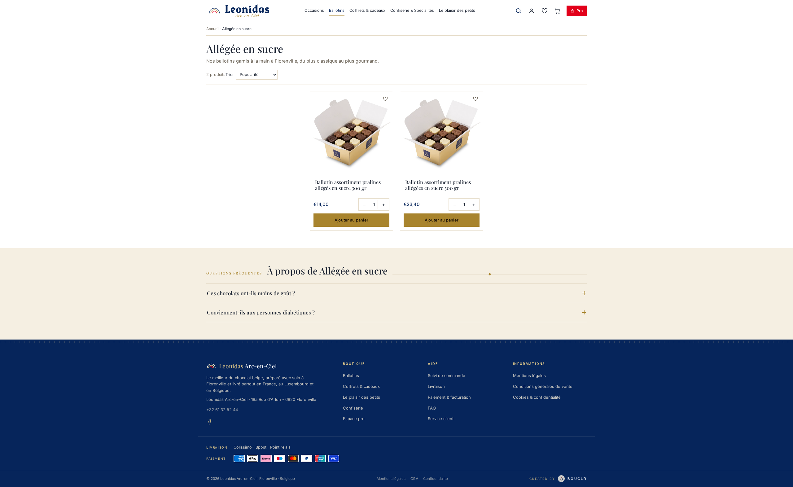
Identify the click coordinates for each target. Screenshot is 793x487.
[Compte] (531, 11)
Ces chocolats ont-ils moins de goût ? (251, 293)
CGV (414, 478)
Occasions (314, 10)
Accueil (212, 28)
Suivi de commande (446, 375)
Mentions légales (529, 375)
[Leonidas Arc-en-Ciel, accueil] (239, 11)
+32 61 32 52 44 (222, 409)
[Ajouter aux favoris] (385, 99)
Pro (579, 10)
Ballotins (336, 10)
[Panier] (557, 11)
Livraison (436, 386)
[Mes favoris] (544, 11)
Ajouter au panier (351, 219)
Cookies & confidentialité (537, 397)
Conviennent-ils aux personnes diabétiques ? (261, 312)
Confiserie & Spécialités (412, 10)
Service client (440, 418)
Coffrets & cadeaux (367, 10)
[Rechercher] (518, 11)
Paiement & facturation (449, 397)
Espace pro (354, 418)
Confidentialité (435, 478)
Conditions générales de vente (542, 386)
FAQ (432, 408)
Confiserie (353, 408)
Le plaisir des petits (457, 10)
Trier (230, 74)
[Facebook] (209, 422)
